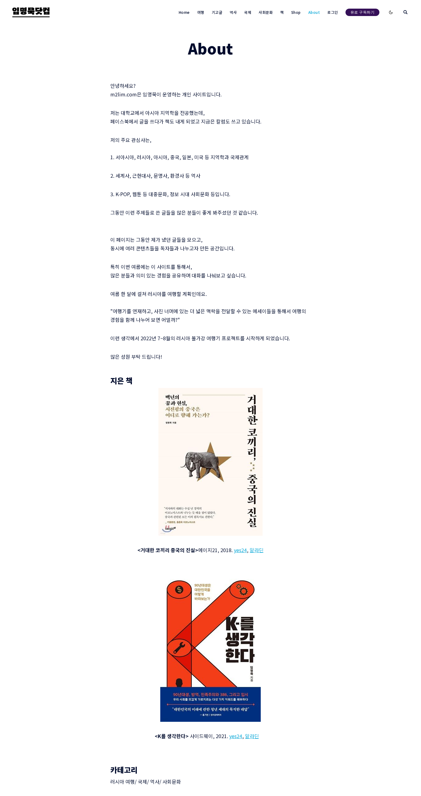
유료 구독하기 (362, 12)
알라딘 (257, 550)
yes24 (240, 550)
